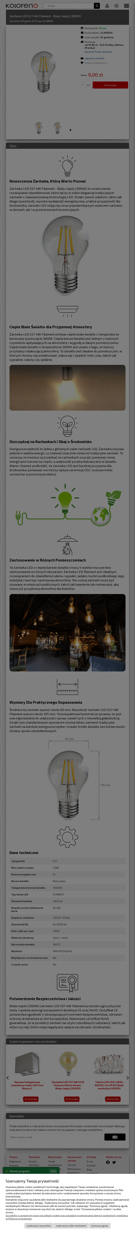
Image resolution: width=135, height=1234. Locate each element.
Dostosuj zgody (99, 1225)
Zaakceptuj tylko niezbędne (71, 1225)
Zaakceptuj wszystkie (39, 1225)
